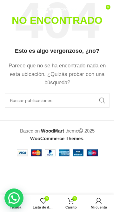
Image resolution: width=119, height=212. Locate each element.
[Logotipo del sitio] (57, 9)
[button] (13, 198)
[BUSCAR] (102, 100)
